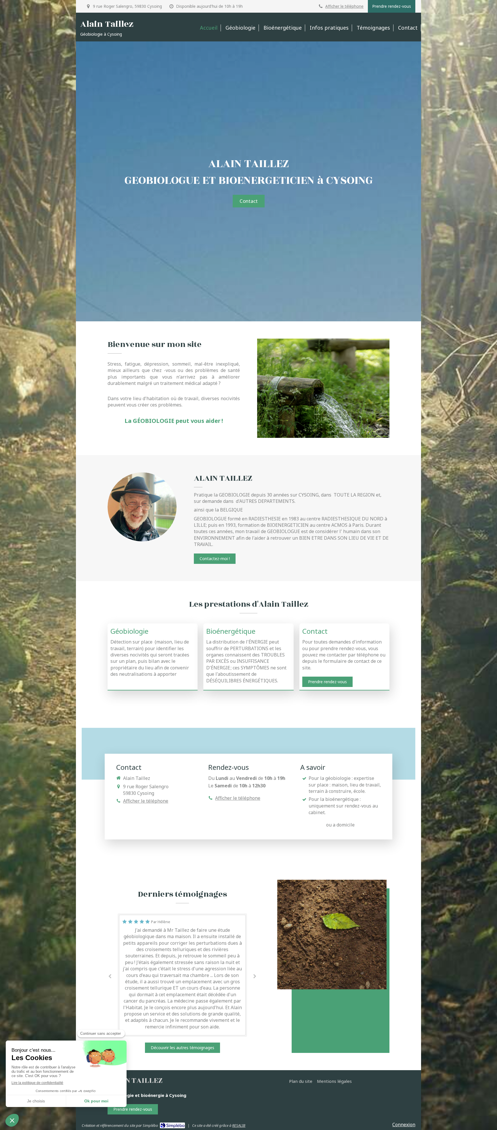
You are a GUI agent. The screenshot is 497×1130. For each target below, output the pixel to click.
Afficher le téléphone (344, 6)
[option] (182, 975)
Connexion (403, 1124)
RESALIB (238, 1125)
